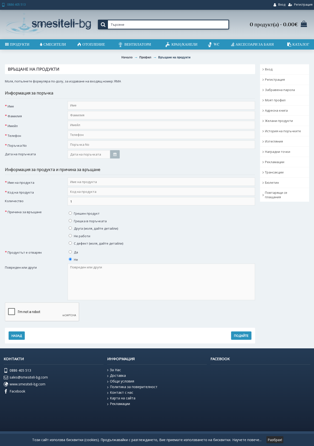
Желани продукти (279, 120)
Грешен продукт (86, 213)
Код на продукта (21, 192)
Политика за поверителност (133, 386)
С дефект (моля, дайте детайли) (98, 243)
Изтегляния (274, 141)
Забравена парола (280, 90)
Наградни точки (277, 151)
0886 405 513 (20, 370)
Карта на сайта (122, 398)
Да (75, 252)
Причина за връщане (25, 212)
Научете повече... (247, 439)
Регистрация (275, 79)
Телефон (14, 135)
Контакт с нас (121, 392)
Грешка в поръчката (90, 221)
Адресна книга (276, 110)
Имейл (13, 126)
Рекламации (274, 162)
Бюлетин (272, 182)
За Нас (115, 369)
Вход (269, 69)
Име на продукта (21, 182)
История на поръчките (283, 131)
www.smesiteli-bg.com (27, 384)
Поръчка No (17, 145)
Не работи (81, 236)
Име (11, 106)
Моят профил (275, 100)
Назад (17, 335)
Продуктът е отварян (25, 252)
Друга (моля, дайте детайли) (95, 228)
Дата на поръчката (20, 154)
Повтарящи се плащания (276, 194)
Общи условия (122, 381)
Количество (14, 201)
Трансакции (274, 172)
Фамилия (15, 116)
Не (75, 259)
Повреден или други (21, 267)
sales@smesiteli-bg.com (29, 377)
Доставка (118, 375)
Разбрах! (275, 439)
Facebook (17, 391)
